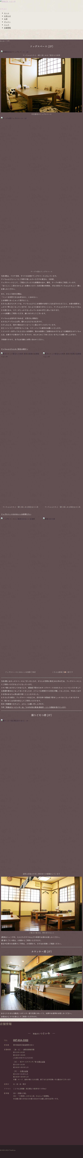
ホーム (6, 13)
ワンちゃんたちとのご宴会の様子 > (14, 349)
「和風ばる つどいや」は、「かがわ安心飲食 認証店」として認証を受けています (35, 707)
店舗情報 (7, 28)
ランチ (6, 25)
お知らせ (7, 16)
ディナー (7, 22)
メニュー (3, 8)
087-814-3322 (20, 1040)
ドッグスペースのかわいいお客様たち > (16, 514)
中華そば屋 (41, 1062)
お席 (5, 19)
